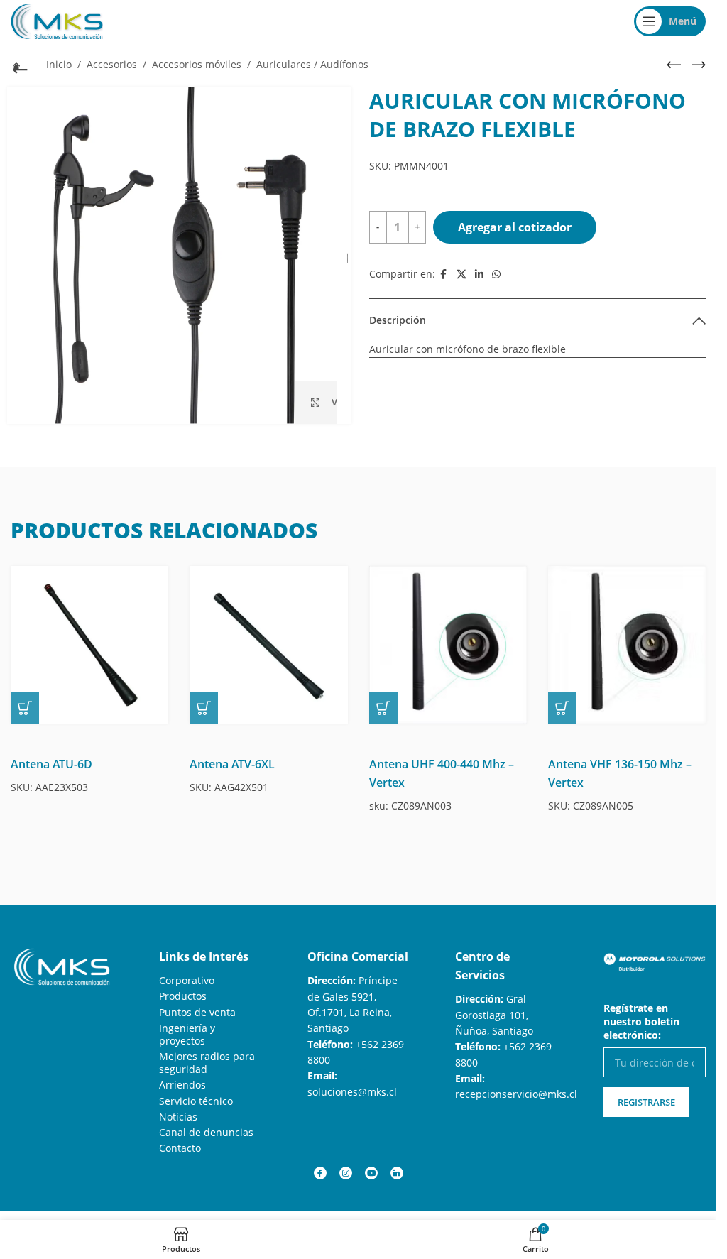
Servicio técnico (196, 1101)
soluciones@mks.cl (352, 1092)
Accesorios (112, 64)
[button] (25, 708)
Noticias (178, 1116)
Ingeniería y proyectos (187, 1034)
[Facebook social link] (443, 274)
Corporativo (186, 980)
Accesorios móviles (196, 64)
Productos (183, 996)
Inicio (59, 64)
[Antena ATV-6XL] (268, 645)
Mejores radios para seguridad (207, 1063)
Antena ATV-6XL (232, 764)
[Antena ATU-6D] (89, 645)
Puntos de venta (197, 1012)
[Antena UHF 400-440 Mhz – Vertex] (448, 645)
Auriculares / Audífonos (312, 64)
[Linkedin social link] (479, 274)
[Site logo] (57, 20)
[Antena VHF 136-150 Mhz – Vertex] (627, 645)
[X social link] (461, 274)
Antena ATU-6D (51, 764)
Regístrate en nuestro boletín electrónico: (641, 1021)
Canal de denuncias (206, 1132)
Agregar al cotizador (515, 227)
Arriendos (182, 1084)
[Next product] (699, 64)
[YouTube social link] (371, 1173)
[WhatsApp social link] (496, 274)
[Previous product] (674, 64)
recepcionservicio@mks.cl (516, 1094)
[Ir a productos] (18, 66)
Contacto (180, 1148)
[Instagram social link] (345, 1173)
